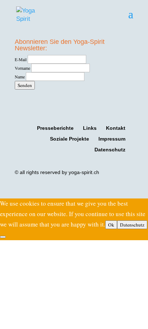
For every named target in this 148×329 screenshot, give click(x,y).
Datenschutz (109, 149)
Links (90, 128)
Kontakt (115, 128)
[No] (3, 237)
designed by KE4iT (104, 187)
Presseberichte (55, 128)
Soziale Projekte (69, 139)
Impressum (111, 139)
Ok (111, 224)
